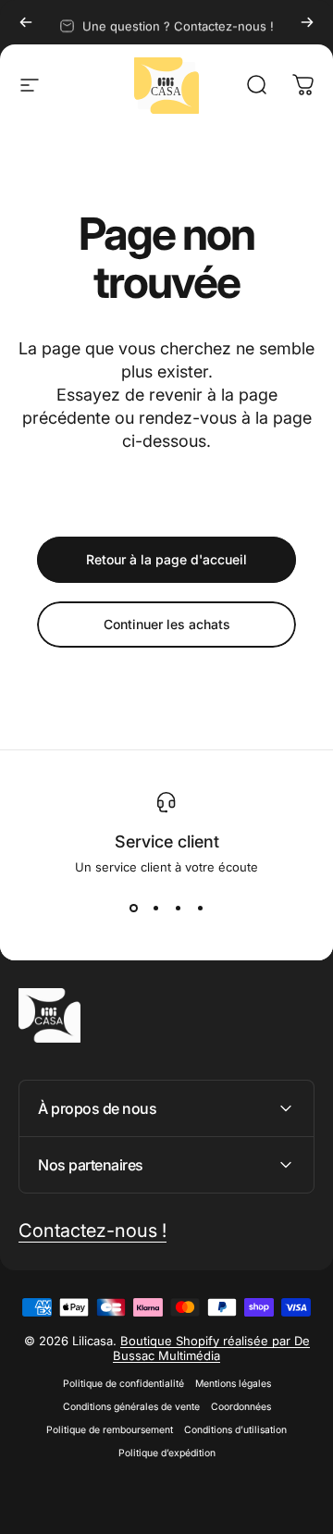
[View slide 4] (200, 908)
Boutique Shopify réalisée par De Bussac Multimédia (211, 1348)
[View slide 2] (155, 908)
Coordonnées (241, 1407)
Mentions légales (233, 1384)
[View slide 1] (133, 908)
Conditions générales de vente (131, 1407)
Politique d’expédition (167, 1453)
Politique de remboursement (109, 1430)
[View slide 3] (177, 908)
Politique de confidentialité (123, 1384)
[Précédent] (26, 22)
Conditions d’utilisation (235, 1430)
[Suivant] (307, 22)
